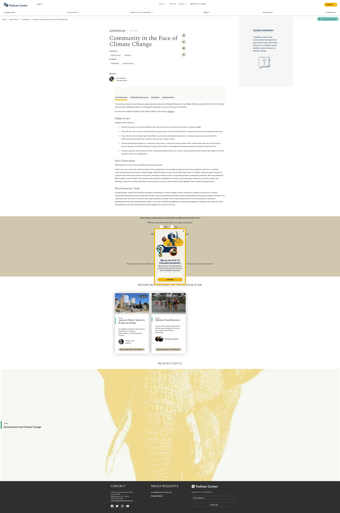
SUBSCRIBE (170, 279)
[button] (170, 261)
